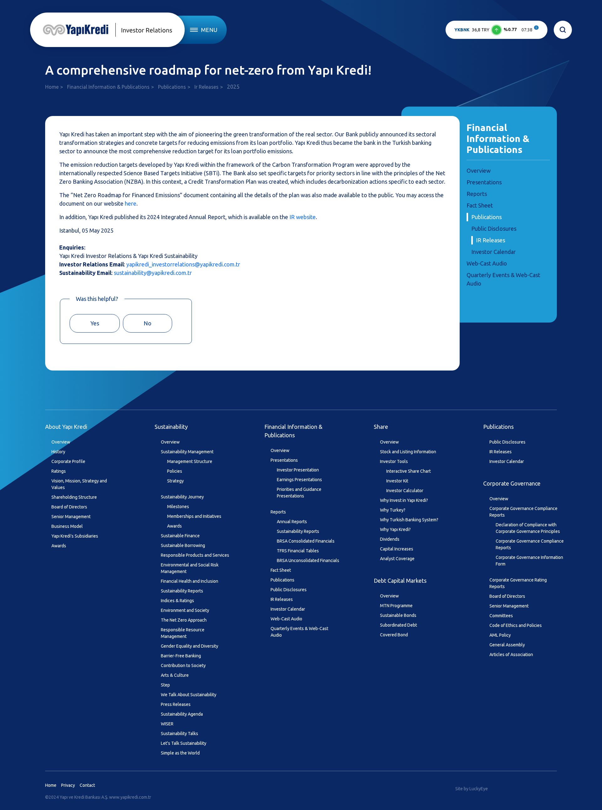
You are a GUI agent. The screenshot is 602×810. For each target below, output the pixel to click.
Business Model (67, 526)
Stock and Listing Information (408, 451)
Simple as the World (180, 752)
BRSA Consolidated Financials (306, 541)
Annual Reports (292, 521)
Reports (477, 194)
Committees (501, 615)
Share (381, 426)
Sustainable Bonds (398, 615)
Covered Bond (394, 634)
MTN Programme (396, 605)
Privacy (68, 785)
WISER (167, 723)
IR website (302, 217)
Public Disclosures (493, 228)
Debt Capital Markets (400, 580)
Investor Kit (397, 480)
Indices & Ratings (177, 600)
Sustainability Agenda (182, 714)
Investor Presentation (298, 469)
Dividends (389, 539)
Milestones (178, 506)
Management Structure (189, 461)
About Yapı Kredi (66, 426)
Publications (172, 87)
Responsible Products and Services (195, 555)
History (58, 451)
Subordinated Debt (398, 625)
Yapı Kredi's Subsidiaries (74, 536)
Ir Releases (206, 87)
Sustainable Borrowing (183, 545)
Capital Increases (396, 548)
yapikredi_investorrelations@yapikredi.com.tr (183, 264)
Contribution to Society (183, 665)
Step (165, 684)
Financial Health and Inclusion (189, 581)
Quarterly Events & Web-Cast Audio (299, 632)
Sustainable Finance (180, 535)
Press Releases (176, 704)
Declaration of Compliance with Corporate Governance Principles (528, 528)
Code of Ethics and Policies (515, 625)
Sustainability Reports (182, 590)
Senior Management (71, 516)
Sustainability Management (187, 451)
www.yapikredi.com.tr (130, 797)
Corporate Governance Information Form (529, 560)
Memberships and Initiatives (194, 516)
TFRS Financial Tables (298, 550)
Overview (479, 170)
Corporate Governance (512, 483)
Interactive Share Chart (408, 471)
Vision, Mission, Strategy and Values (79, 484)
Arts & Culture (175, 675)
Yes (94, 323)
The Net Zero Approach (184, 620)
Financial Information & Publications (108, 87)
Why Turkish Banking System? (409, 519)
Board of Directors (69, 506)
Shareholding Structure (74, 497)
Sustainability (171, 426)
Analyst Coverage (397, 558)
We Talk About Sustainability (188, 694)
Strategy (175, 480)
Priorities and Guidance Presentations (299, 492)
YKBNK (461, 29)
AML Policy (500, 635)
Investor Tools (394, 461)
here (130, 203)
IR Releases (490, 240)
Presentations (484, 182)
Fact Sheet (480, 205)
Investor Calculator (404, 490)
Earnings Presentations (299, 479)
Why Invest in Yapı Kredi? (404, 500)
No (147, 323)
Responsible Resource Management (182, 633)
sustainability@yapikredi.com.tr (153, 273)
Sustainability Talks (179, 733)
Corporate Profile (68, 461)
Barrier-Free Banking (181, 655)
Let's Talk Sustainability (183, 743)
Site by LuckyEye (471, 788)
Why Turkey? (392, 510)
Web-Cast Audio (487, 263)
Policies (174, 471)
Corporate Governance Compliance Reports (523, 512)
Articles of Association (511, 654)
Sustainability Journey (182, 496)
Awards (58, 545)
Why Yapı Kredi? (395, 529)
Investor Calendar (493, 252)
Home (52, 87)
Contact (87, 785)
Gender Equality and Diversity (189, 646)
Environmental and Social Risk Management (190, 568)
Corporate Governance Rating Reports (518, 583)
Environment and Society (185, 610)
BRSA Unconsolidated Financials (308, 560)
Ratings (58, 471)
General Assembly (507, 644)
